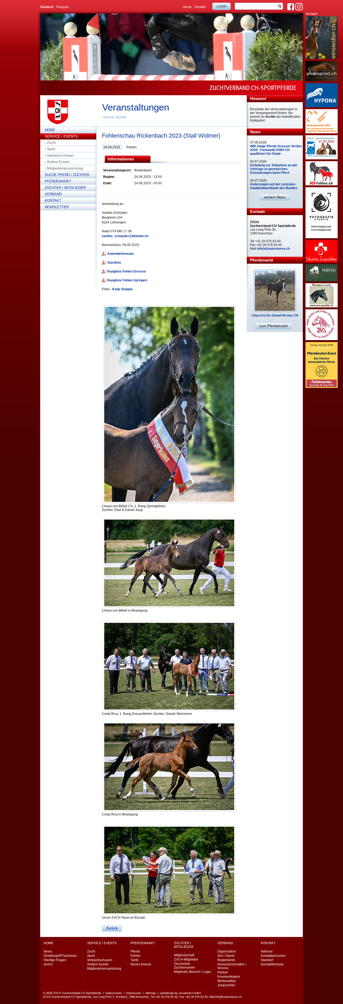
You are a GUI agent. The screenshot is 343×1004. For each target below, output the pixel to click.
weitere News (275, 197)
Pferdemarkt (58, 181)
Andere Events (58, 162)
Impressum (133, 993)
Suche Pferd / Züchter (67, 175)
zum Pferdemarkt (273, 326)
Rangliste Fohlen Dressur (126, 271)
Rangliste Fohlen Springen (127, 280)
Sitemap (150, 993)
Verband (53, 194)
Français (62, 7)
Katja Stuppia (122, 289)
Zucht (51, 143)
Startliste (114, 262)
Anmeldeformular (120, 254)
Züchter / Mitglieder (65, 188)
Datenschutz (113, 993)
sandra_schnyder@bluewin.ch (125, 236)
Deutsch (46, 7)
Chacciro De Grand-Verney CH (275, 315)
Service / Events (114, 117)
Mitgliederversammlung (65, 168)
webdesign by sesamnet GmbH (180, 993)
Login (221, 6)
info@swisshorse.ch (228, 996)
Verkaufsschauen (60, 155)
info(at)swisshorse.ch (273, 249)
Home (187, 7)
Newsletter (57, 207)
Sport (51, 149)
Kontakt (200, 7)
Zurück (112, 928)
